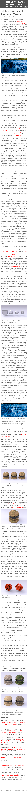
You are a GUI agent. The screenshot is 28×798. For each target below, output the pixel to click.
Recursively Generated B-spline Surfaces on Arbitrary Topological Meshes (13, 723)
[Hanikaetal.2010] (12, 134)
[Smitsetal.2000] (16, 132)
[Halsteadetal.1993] (9, 255)
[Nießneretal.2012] (13, 256)
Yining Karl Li (15, 4)
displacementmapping (19, 23)
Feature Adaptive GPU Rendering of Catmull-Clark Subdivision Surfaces (14, 757)
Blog (7, 6)
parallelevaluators (15, 266)
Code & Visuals (14, 2)
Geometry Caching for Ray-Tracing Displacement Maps (13, 764)
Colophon (17, 790)
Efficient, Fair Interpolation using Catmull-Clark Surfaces (13, 731)
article (3, 433)
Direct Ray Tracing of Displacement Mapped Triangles (10, 774)
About (20, 6)
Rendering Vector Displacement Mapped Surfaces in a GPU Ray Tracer (13, 749)
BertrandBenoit (12, 504)
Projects (16, 6)
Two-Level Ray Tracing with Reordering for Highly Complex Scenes (13, 740)
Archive (11, 6)
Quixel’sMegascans (17, 507)
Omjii (22, 790)
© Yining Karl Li (6, 790)
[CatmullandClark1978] (10, 251)
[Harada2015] (18, 135)
